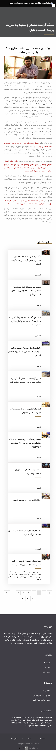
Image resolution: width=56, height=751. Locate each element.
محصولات (46, 690)
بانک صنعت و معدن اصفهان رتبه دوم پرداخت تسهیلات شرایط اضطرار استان (24, 351)
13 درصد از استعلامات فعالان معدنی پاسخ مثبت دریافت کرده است (26, 260)
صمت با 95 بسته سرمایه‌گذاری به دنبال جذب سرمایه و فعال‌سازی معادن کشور (25, 321)
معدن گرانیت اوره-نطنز (42, 695)
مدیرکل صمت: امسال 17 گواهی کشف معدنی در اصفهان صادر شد (25, 380)
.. (12, 592)
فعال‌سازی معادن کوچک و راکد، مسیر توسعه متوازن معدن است (26, 562)
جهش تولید (40, 153)
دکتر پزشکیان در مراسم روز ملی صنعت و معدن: (26, 471)
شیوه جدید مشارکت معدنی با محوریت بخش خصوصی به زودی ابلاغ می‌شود (26, 290)
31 (33, 598)
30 (7, 592)
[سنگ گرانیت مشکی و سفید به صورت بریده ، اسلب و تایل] (31, 3)
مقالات (47, 667)
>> (22, 598)
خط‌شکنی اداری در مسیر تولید (27, 500)
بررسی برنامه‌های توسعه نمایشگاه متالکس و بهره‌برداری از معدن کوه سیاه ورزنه (25, 443)
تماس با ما (46, 672)
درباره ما (47, 662)
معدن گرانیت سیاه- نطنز (41, 700)
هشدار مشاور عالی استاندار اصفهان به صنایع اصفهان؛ (24, 532)
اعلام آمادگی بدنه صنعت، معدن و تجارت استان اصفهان (25, 410)
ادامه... (38, 275)
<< (49, 592)
